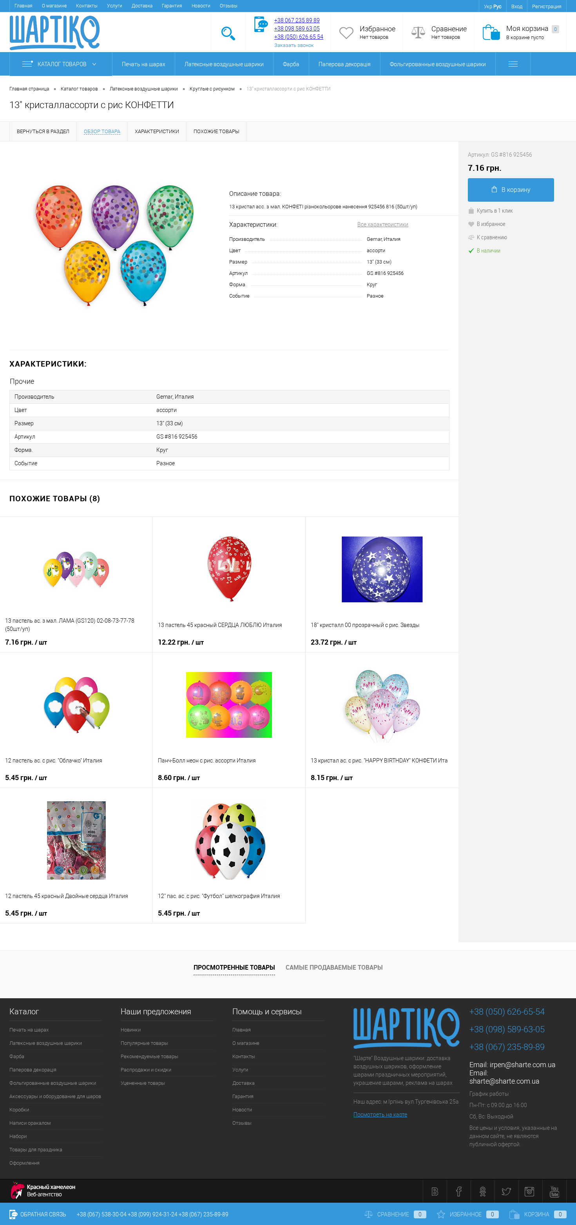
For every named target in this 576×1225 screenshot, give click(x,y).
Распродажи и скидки (146, 1070)
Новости (201, 6)
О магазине (54, 6)
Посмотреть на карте (380, 1114)
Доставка (142, 6)
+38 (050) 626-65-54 (507, 1012)
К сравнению (492, 237)
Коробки (19, 1110)
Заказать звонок (294, 45)
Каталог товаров (63, 64)
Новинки (131, 1030)
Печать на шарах (143, 64)
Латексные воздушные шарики (224, 64)
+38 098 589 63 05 (297, 28)
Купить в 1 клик (495, 210)
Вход (516, 6)
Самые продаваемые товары (334, 967)
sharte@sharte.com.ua (504, 1081)
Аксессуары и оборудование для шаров (55, 1096)
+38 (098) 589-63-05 (507, 1029)
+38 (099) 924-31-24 (153, 1214)
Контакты (87, 6)
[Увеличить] (114, 245)
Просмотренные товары (234, 967)
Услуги (114, 6)
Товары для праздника (35, 1150)
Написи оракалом (30, 1123)
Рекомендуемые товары (149, 1056)
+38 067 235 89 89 (297, 20)
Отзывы (228, 6)
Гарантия (172, 6)
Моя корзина (531, 28)
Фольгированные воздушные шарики (438, 64)
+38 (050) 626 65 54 (298, 37)
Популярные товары (144, 1043)
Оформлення (24, 1163)
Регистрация (547, 6)
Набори (18, 1136)
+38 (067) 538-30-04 (102, 1214)
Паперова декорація (345, 64)
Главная (23, 6)
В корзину (516, 189)
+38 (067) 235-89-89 (507, 1047)
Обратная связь (42, 1214)
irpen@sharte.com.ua (523, 1065)
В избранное (491, 224)
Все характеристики (382, 224)
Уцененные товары (143, 1083)
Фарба (291, 64)
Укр (488, 6)
